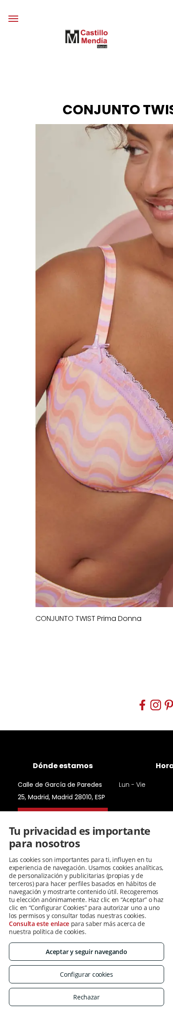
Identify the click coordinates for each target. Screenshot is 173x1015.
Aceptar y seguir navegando (86, 951)
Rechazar (86, 997)
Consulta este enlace (39, 923)
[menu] (13, 19)
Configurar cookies (86, 974)
